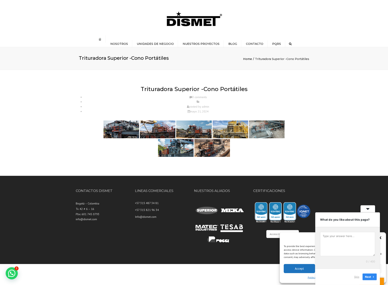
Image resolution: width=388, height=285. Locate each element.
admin (205, 106)
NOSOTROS (119, 44)
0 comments (199, 97)
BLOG (232, 44)
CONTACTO (254, 44)
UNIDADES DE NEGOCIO (155, 44)
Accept (299, 268)
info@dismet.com (86, 219)
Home (247, 59)
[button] (380, 238)
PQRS (276, 44)
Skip (356, 276)
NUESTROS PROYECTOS (201, 44)
